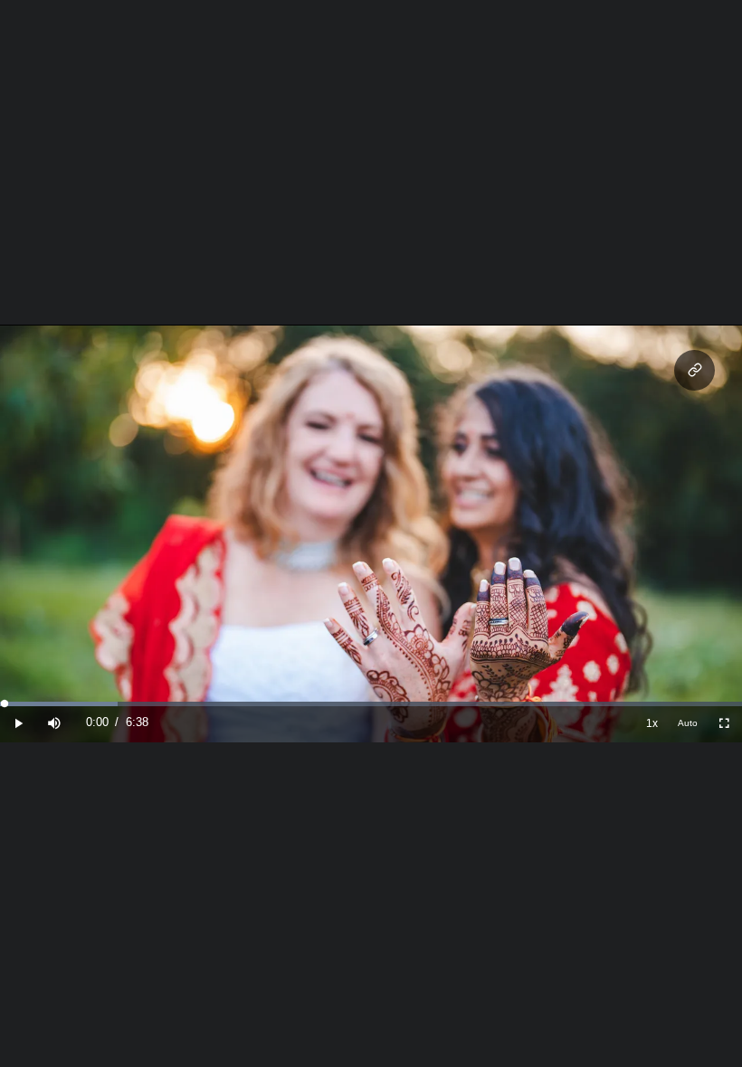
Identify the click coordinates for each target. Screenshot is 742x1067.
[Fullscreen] (724, 722)
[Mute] (54, 722)
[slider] (371, 704)
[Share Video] (694, 370)
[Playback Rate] (651, 722)
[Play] (18, 722)
